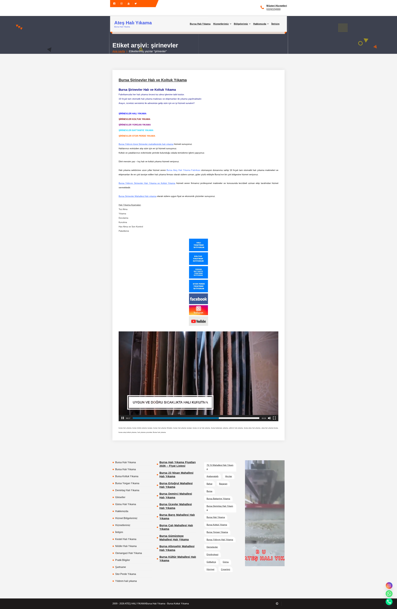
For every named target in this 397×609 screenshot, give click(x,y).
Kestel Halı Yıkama (125, 539)
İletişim (275, 23)
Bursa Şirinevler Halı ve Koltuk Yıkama (153, 80)
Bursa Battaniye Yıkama (218, 498)
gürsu (226, 562)
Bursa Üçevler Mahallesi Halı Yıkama (175, 506)
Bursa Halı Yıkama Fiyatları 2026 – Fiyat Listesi (177, 464)
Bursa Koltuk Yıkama (126, 476)
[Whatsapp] (389, 593)
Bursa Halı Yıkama (200, 23)
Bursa (209, 491)
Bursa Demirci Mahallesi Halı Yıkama (175, 495)
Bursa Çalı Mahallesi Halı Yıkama (176, 527)
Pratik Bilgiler (122, 560)
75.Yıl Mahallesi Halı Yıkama (220, 467)
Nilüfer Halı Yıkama (126, 546)
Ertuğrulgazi (212, 554)
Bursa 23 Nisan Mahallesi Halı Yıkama (176, 474)
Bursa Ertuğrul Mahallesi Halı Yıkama (176, 485)
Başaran (223, 483)
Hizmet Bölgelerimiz (126, 518)
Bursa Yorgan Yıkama (127, 483)
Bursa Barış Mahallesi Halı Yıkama (177, 516)
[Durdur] (122, 418)
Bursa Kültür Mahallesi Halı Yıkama (177, 558)
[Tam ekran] (274, 418)
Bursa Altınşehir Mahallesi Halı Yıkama (176, 548)
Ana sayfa (118, 51)
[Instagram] (389, 585)
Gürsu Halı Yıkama (125, 504)
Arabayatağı (213, 476)
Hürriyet (210, 569)
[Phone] (389, 601)
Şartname (120, 567)
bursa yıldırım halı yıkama (220, 539)
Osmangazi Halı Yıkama (128, 553)
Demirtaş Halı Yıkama (127, 490)
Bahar (209, 483)
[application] (198, 376)
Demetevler (212, 547)
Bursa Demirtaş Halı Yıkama (220, 508)
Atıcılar (228, 476)
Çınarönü (225, 569)
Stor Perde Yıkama (125, 574)
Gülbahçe (211, 562)
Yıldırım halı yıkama (126, 581)
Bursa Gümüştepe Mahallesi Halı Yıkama (174, 537)
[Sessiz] (269, 418)
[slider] (196, 418)
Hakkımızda (259, 23)
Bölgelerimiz (241, 23)
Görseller (120, 497)
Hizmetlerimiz (221, 23)
